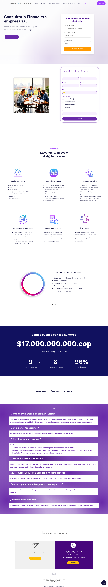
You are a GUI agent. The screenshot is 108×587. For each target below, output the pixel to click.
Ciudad (81, 83)
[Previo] (8, 283)
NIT (81, 76)
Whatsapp (65, 90)
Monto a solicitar (66, 111)
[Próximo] (99, 283)
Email (64, 83)
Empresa (65, 76)
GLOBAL (14, 3)
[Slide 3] (55, 304)
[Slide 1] (52, 304)
